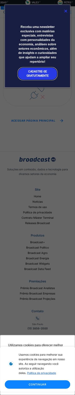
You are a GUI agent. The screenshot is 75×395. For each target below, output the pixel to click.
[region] (37, 369)
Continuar (37, 384)
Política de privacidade (41, 373)
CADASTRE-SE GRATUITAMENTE (38, 73)
